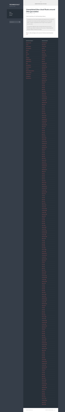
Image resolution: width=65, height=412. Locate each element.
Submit (19, 21)
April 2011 (43, 178)
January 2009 (44, 229)
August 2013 (44, 126)
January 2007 (44, 273)
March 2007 (44, 270)
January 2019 (44, 50)
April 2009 (43, 223)
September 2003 (44, 348)
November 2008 (44, 232)
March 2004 (44, 337)
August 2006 (44, 283)
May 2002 (43, 374)
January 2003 (44, 359)
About (10, 12)
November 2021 (44, 42)
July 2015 (43, 83)
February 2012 (44, 160)
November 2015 (44, 76)
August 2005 (44, 305)
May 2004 (43, 333)
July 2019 (43, 48)
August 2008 (44, 238)
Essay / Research (28, 48)
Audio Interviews (28, 42)
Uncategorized (28, 76)
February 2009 (44, 227)
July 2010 (43, 195)
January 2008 (44, 251)
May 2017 (43, 59)
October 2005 (44, 301)
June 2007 (43, 264)
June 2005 (43, 309)
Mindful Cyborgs (28, 59)
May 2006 (43, 288)
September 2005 (44, 303)
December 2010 (44, 186)
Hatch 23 (27, 50)
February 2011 (44, 182)
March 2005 (44, 314)
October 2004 (44, 324)
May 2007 (43, 266)
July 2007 (43, 262)
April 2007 (43, 268)
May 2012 (43, 154)
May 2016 (43, 70)
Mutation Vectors (28, 61)
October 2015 (44, 78)
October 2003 (44, 346)
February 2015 (44, 93)
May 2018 (43, 52)
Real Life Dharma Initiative (30, 70)
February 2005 (44, 316)
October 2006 (44, 279)
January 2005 (44, 318)
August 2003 (44, 350)
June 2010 (43, 197)
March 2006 (44, 292)
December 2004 (44, 320)
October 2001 (44, 385)
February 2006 (44, 294)
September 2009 (44, 214)
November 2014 (44, 98)
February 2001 (44, 398)
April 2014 (43, 111)
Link (26, 55)
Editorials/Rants (28, 46)
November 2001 (44, 383)
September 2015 (44, 80)
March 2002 (44, 378)
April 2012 (43, 156)
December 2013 (44, 119)
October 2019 (44, 46)
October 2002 (44, 365)
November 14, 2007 (29, 13)
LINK (27, 34)
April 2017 (43, 61)
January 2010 (44, 206)
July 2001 (43, 391)
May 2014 (43, 109)
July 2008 (43, 240)
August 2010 (44, 193)
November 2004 (44, 322)
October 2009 (44, 212)
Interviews (11, 13)
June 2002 (43, 372)
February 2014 (44, 115)
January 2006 (44, 296)
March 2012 (44, 158)
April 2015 (43, 89)
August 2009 (44, 216)
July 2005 (43, 307)
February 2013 (44, 137)
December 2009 (44, 208)
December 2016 (44, 63)
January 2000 (44, 404)
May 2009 (43, 221)
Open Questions (28, 65)
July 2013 (43, 128)
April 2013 (43, 134)
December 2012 (44, 141)
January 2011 (44, 184)
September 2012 (44, 147)
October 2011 (44, 167)
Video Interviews (28, 78)
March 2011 (44, 180)
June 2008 (43, 242)
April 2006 (43, 290)
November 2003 (44, 344)
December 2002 (44, 361)
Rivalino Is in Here (28, 72)
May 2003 (43, 355)
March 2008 (44, 247)
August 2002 (44, 368)
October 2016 (44, 65)
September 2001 (44, 387)
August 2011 (44, 171)
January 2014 (44, 117)
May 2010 (43, 199)
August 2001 (44, 389)
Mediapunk (27, 57)
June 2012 (43, 152)
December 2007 (44, 253)
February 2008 (44, 249)
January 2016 (44, 72)
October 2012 (44, 145)
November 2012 (44, 143)
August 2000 (44, 402)
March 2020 (44, 44)
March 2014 (44, 113)
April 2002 (43, 376)
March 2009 (44, 225)
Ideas (27, 52)
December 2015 (44, 74)
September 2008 (44, 236)
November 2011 (44, 165)
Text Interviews (28, 74)
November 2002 (44, 363)
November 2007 (44, 255)
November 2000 (44, 400)
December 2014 (44, 96)
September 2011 (44, 169)
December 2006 (44, 275)
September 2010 (44, 191)
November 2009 (44, 210)
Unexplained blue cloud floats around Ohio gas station (40, 10)
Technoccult (14, 4)
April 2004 (43, 335)
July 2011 (43, 173)
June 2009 (43, 219)
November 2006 (44, 277)
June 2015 (43, 85)
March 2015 (44, 91)
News (27, 63)
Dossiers (10, 15)
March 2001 (44, 396)
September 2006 (44, 281)
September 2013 (44, 124)
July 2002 (43, 370)
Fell (34, 13)
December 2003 (44, 342)
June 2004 (43, 331)
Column (27, 44)
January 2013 (44, 139)
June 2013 (43, 130)
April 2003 (43, 357)
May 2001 (43, 393)
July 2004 (43, 329)
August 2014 (44, 104)
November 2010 (44, 188)
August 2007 (44, 260)
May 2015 (43, 87)
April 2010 (43, 201)
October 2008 (44, 234)
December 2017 (44, 55)
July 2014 (43, 106)
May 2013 (43, 132)
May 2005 (43, 311)
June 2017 (43, 57)
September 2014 (44, 102)
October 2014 (44, 100)
